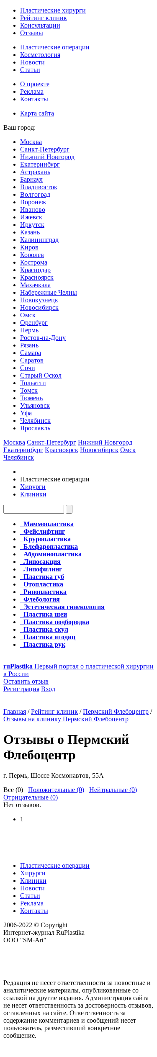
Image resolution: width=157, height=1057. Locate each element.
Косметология (40, 54)
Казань (30, 232)
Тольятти (33, 382)
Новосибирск (39, 307)
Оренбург (34, 322)
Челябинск (35, 420)
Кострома (33, 262)
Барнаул (31, 179)
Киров (29, 247)
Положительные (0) (56, 789)
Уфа (26, 413)
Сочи (27, 367)
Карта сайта (37, 113)
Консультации (40, 25)
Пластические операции (55, 47)
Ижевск (31, 217)
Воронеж (33, 202)
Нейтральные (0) (113, 789)
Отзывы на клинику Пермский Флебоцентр (66, 719)
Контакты (34, 99)
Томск (29, 390)
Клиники (33, 494)
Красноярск (37, 277)
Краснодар (35, 269)
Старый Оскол (41, 375)
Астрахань (35, 171)
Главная (14, 711)
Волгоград (35, 194)
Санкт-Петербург (44, 149)
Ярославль (35, 428)
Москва (31, 141)
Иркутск (32, 224)
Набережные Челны (48, 292)
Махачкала (35, 284)
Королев (32, 254)
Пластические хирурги (53, 10)
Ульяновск (35, 405)
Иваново (32, 209)
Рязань (29, 345)
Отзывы (31, 32)
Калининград (39, 239)
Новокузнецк (39, 299)
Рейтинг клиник (43, 17)
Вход (48, 688)
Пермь (29, 330)
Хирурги (33, 486)
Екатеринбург (40, 164)
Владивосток (38, 186)
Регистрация (21, 688)
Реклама (32, 91)
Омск (28, 315)
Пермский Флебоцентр (116, 711)
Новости (32, 62)
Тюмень (31, 397)
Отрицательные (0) (30, 797)
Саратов (32, 360)
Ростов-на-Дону (43, 337)
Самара (30, 352)
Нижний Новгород (47, 156)
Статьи (30, 69)
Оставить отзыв (26, 681)
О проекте (34, 83)
